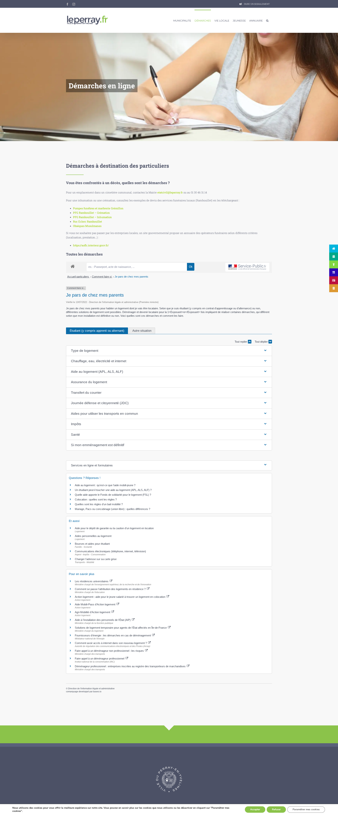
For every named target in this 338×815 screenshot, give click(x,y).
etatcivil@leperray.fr (170, 192)
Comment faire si (102, 276)
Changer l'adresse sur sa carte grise (96, 559)
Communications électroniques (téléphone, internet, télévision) (110, 551)
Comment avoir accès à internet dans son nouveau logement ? (111, 642)
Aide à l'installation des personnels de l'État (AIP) (103, 619)
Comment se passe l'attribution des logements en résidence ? (110, 589)
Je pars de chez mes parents (131, 276)
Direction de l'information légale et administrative (91, 688)
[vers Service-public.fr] (247, 267)
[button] (267, 20)
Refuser (276, 809)
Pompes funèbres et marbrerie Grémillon (98, 208)
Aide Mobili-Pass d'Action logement (95, 604)
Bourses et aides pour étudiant (92, 543)
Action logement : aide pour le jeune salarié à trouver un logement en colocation (120, 596)
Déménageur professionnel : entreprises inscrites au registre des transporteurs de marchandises (130, 666)
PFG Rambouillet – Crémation (91, 212)
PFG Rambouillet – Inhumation (92, 217)
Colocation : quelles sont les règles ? (96, 499)
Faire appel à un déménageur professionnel (100, 658)
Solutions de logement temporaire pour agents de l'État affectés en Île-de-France (121, 627)
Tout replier (241, 341)
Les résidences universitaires (92, 581)
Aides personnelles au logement (93, 535)
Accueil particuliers (78, 276)
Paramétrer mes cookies (306, 809)
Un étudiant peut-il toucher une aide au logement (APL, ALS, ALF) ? (113, 489)
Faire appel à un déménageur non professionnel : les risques (110, 650)
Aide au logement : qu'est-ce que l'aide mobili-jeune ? (105, 485)
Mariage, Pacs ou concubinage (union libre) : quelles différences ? (112, 508)
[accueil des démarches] (73, 266)
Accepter (255, 809)
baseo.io (97, 691)
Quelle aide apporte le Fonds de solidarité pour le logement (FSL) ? (113, 494)
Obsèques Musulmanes (87, 226)
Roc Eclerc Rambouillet (87, 221)
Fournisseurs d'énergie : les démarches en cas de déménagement (113, 635)
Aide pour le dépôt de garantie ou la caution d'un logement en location (114, 528)
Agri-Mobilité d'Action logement (93, 612)
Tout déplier (261, 341)
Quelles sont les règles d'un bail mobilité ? (99, 504)
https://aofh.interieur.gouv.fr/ (91, 245)
